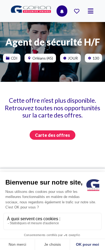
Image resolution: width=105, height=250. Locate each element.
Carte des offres (52, 135)
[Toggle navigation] (90, 11)
